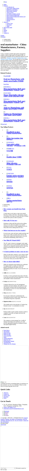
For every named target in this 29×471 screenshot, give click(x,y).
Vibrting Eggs (20, 58)
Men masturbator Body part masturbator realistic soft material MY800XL (14, 90)
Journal (5, 30)
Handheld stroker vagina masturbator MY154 (14, 133)
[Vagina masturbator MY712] (9, 198)
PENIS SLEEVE (11, 19)
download (6, 396)
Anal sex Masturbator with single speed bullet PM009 (14, 108)
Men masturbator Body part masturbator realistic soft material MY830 (14, 102)
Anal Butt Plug (7, 342)
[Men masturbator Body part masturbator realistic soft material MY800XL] (7, 86)
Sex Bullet (12, 419)
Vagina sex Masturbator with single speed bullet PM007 (13, 115)
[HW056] (9, 179)
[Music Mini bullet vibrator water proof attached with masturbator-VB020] (7, 93)
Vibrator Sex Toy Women (10, 344)
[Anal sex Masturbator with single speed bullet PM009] (5, 105)
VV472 (9, 169)
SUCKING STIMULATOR (13, 14)
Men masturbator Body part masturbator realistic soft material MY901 (14, 121)
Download (9, 24)
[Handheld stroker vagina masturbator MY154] (7, 130)
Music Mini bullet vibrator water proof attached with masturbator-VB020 (14, 96)
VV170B (10, 151)
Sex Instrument (18, 419)
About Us (6, 22)
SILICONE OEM (8, 27)
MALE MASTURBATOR (13, 15)
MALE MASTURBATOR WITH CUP (16, 16)
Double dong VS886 (14, 157)
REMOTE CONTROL (12, 9)
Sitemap (7, 419)
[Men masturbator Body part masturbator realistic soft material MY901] (6, 118)
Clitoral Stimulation (8, 338)
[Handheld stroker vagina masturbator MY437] (7, 192)
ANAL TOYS (10, 12)
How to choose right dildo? (12, 261)
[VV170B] (10, 148)
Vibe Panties (6, 331)
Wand (5, 337)
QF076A (10, 188)
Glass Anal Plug (7, 335)
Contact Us (6, 33)
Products (6, 5)
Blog (5, 29)
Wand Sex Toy (7, 339)
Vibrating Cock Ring (11, 58)
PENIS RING (10, 18)
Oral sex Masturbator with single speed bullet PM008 (14, 80)
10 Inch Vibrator (8, 59)
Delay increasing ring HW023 (15, 138)
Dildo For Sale (7, 333)
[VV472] (9, 167)
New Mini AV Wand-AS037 (12, 240)
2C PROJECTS (10, 7)
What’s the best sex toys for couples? (15, 230)
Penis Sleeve (7, 330)
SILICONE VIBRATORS (13, 8)
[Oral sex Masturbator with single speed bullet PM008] (7, 76)
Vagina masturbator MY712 (14, 201)
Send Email (3, 424)
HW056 (9, 182)
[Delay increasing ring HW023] (7, 136)
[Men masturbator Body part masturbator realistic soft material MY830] (6, 99)
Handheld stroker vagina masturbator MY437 (14, 195)
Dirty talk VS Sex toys (10, 220)
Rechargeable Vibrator (9, 341)
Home (5, 4)
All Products (6, 422)
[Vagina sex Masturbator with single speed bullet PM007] (4, 111)
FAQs (5, 31)
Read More (6, 84)
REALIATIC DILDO (12, 11)
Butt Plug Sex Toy (10, 420)
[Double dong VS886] (7, 155)
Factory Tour (10, 23)
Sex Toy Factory (19, 420)
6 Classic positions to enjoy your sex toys (16, 251)
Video (8, 26)
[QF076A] (9, 185)
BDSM (8, 20)
